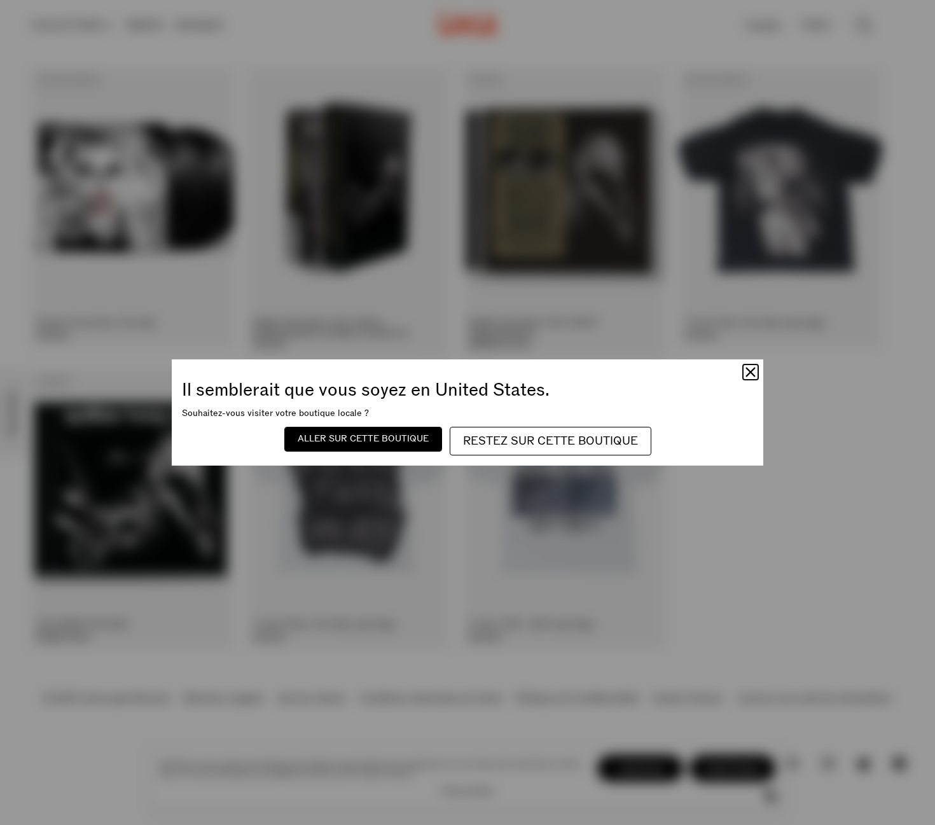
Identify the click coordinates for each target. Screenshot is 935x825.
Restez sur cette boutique (550, 441)
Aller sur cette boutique (363, 439)
